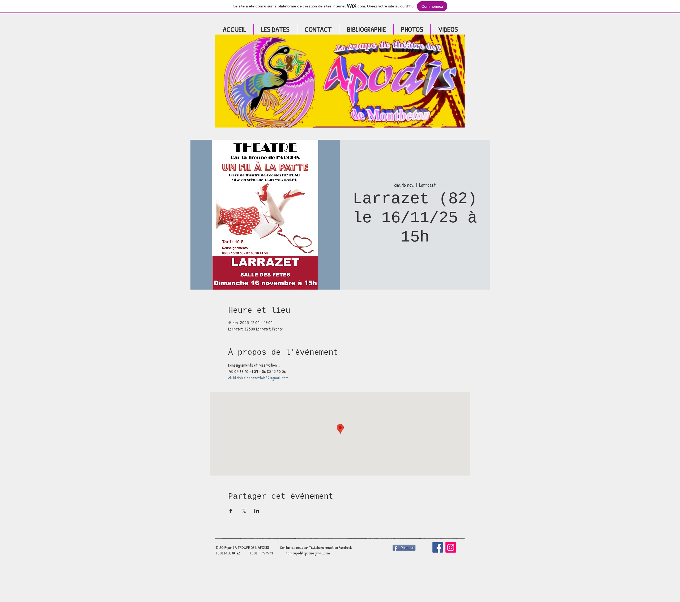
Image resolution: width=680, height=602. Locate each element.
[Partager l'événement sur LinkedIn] (256, 511)
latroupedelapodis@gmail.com (308, 553)
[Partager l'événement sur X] (243, 511)
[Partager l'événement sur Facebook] (230, 511)
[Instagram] (450, 547)
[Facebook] (437, 547)
